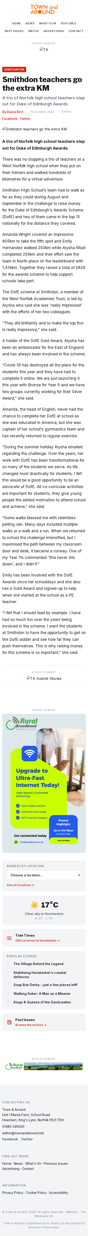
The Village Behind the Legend (38, 964)
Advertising (54, 31)
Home (16, 23)
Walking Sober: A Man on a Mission (42, 993)
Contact (76, 31)
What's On (47, 23)
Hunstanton (14, 69)
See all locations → (20, 885)
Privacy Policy (12, 1192)
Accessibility (58, 1192)
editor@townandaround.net (23, 1133)
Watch (33, 31)
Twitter (25, 118)
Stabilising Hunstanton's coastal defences (40, 975)
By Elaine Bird (12, 112)
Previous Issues (56, 1163)
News (29, 23)
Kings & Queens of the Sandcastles (42, 1002)
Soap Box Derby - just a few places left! (45, 985)
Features (68, 23)
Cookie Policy (36, 1192)
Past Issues (14, 31)
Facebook (9, 118)
